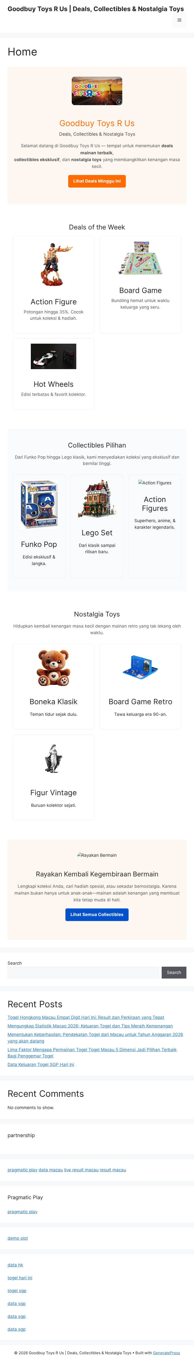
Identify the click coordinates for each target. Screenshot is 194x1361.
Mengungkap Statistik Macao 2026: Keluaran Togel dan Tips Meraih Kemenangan (90, 1025)
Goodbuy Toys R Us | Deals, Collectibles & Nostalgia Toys (96, 9)
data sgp (17, 1303)
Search (15, 963)
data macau (51, 1169)
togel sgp (17, 1290)
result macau (113, 1169)
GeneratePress (166, 1352)
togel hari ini (20, 1277)
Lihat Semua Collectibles (97, 914)
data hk (15, 1264)
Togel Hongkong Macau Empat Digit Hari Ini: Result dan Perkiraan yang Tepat (86, 1017)
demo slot (18, 1238)
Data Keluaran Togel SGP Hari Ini (41, 1064)
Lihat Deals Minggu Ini (97, 181)
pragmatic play (22, 1169)
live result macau (81, 1169)
